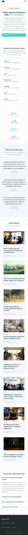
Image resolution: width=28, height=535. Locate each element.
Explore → (6, 35)
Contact (13, 527)
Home (2, 527)
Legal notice (8, 527)
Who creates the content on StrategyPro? (13, 502)
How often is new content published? (11, 496)
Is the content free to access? (10, 507)
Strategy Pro (5, 519)
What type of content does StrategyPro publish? (12, 478)
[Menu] (25, 1)
